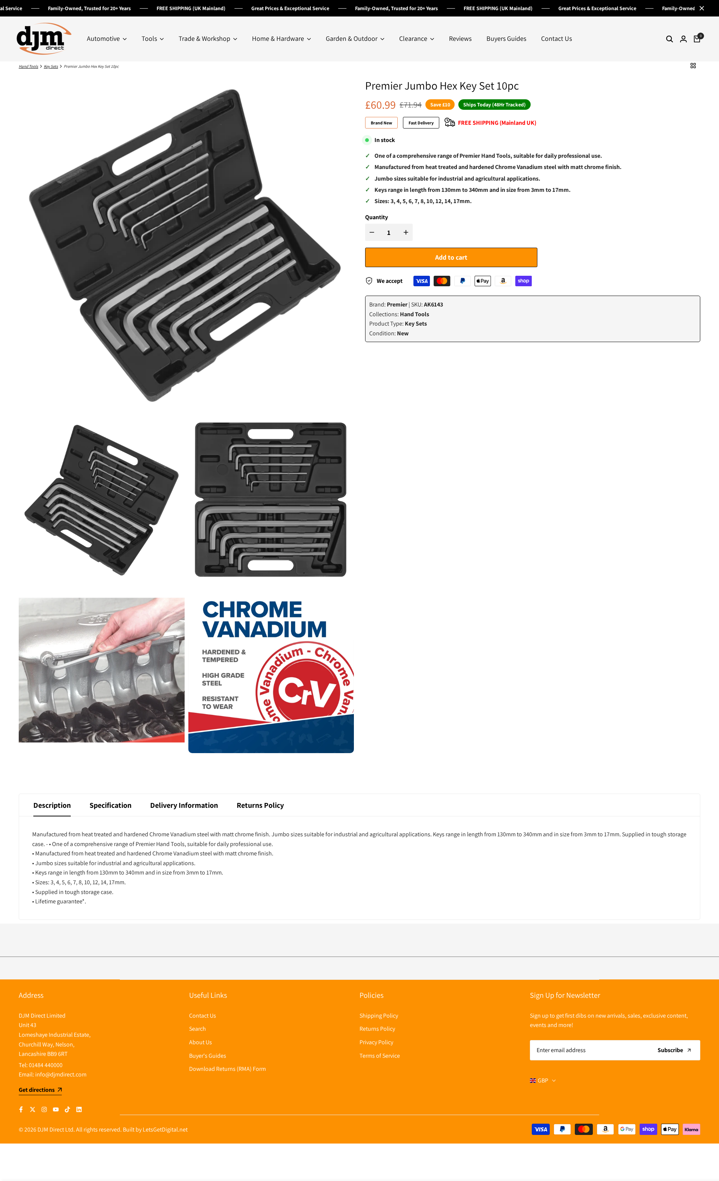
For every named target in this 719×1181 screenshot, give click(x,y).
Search (197, 1029)
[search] (669, 39)
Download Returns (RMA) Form (227, 1069)
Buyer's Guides (207, 1056)
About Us (200, 1042)
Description (52, 805)
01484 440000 (46, 1065)
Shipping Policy (379, 1016)
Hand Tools (28, 66)
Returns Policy (260, 805)
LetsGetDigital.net (165, 1129)
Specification (110, 805)
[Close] (700, 8)
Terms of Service (380, 1056)
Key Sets (51, 66)
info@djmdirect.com (61, 1074)
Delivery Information (184, 805)
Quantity (376, 217)
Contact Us (202, 1016)
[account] (683, 39)
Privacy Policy (376, 1042)
